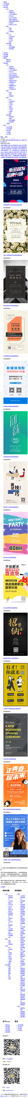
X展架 (10, 111)
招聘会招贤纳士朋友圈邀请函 (10, 658)
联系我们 (7, 1026)
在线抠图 (11, 116)
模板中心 (8, 59)
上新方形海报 (6, 147)
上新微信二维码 (22, 154)
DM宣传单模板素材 (22, 923)
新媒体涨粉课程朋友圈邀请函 (10, 406)
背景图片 (11, 31)
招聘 (12, 140)
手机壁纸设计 (12, 89)
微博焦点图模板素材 (22, 999)
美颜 (10, 45)
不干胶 (11, 40)
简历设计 (11, 87)
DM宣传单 (12, 36)
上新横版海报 (16, 155)
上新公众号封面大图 (13, 145)
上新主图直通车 (23, 157)
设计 (7, 9)
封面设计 (11, 22)
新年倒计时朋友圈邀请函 (9, 557)
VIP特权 (8, 132)
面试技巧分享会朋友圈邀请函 (10, 507)
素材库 (5, 2)
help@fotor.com (9, 1090)
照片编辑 (8, 43)
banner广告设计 (13, 17)
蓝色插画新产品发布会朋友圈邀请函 (12, 204)
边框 (10, 29)
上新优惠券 (7, 154)
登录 (2, 136)
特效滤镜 (11, 48)
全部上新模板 (4, 145)
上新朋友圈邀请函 (22, 147)
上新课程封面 (23, 155)
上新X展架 (14, 148)
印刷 (7, 33)
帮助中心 (7, 1025)
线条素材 (22, 1011)
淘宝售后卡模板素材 (22, 965)
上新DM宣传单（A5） (6, 150)
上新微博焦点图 (9, 157)
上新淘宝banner (16, 150)
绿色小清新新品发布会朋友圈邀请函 (12, 255)
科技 (9, 140)
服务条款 (7, 1030)
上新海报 (3, 148)
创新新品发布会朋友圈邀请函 (10, 456)
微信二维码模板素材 (22, 990)
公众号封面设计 (13, 14)
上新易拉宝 (8, 148)
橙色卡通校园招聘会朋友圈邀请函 (12, 809)
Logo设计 (11, 83)
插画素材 (22, 1013)
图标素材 (22, 1015)
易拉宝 (11, 108)
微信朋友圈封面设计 (14, 21)
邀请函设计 (12, 12)
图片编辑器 (12, 47)
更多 (4, 125)
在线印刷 (5, 56)
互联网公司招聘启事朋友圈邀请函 (12, 708)
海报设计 (11, 10)
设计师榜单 (9, 128)
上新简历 (3, 157)
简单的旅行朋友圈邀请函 (9, 759)
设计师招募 (6, 3)
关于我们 (7, 1028)
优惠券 (11, 38)
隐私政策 (7, 1032)
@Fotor (8, 1087)
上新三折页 (16, 152)
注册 (6, 136)
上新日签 (16, 157)
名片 (10, 35)
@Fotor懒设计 (9, 1058)
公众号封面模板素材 (22, 897)
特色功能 (5, 7)
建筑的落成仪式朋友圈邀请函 (10, 305)
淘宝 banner (19, 140)
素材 (7, 26)
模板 (19, 894)
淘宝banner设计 (13, 24)
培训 (7, 140)
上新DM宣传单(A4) (22, 148)
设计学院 (5, 5)
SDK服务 (8, 134)
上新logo (6, 152)
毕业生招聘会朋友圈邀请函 (10, 607)
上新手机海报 (14, 147)
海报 (10, 41)
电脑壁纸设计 (12, 85)
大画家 (8, 123)
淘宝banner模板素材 (22, 959)
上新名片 (11, 152)
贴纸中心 (8, 61)
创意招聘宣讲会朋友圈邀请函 (10, 356)
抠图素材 (22, 1016)
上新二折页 (22, 152)
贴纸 (10, 28)
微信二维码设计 (13, 19)
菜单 (10, 113)
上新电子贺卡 (14, 154)
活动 (14, 140)
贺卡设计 (11, 16)
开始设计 (5, 52)
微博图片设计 (12, 82)
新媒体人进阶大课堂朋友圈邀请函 (12, 859)
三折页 (11, 109)
